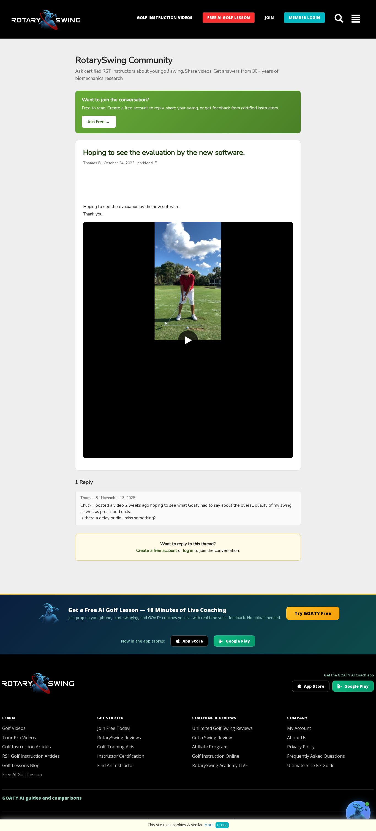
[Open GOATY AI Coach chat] (358, 813)
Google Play (238, 641)
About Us (296, 738)
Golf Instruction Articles (26, 747)
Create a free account (156, 550)
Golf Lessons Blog (21, 765)
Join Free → (99, 122)
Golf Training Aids (115, 747)
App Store (192, 641)
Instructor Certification (120, 756)
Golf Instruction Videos (164, 17)
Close (222, 825)
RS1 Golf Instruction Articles (31, 756)
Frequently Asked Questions (316, 756)
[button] (356, 18)
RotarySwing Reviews (119, 738)
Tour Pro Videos (19, 738)
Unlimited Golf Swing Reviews (222, 728)
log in (188, 550)
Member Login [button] (304, 17)
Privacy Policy (301, 747)
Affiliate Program (209, 747)
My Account (299, 728)
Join (269, 17)
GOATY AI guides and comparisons (42, 798)
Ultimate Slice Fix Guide (310, 765)
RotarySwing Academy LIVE (220, 765)
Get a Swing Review (212, 738)
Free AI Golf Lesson (228, 17)
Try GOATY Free (313, 613)
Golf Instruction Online (215, 756)
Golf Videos (14, 728)
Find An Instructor (115, 765)
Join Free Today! (113, 728)
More (209, 824)
